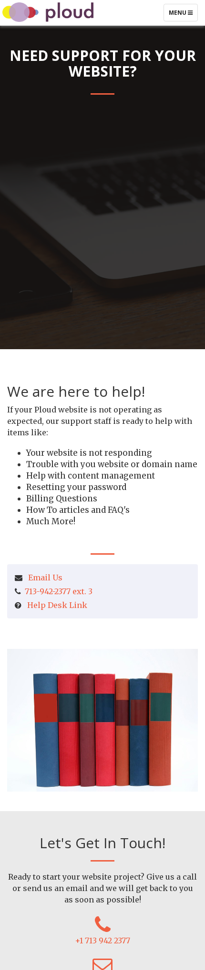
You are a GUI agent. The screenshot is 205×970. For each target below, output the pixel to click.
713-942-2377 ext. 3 (58, 591)
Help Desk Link (57, 605)
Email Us (45, 577)
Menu (183, 14)
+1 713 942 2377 (102, 940)
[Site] (48, 11)
